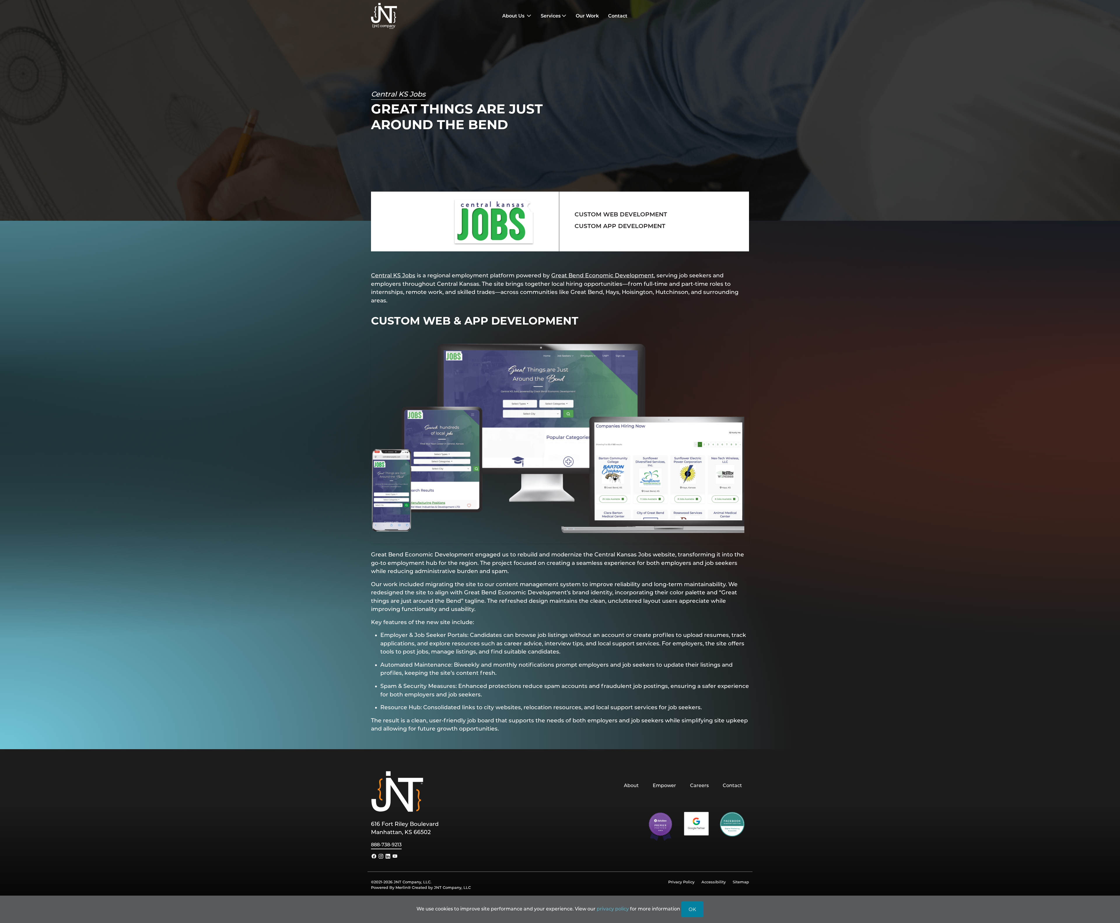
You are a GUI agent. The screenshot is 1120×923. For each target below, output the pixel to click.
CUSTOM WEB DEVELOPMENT (621, 214)
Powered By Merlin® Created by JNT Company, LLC (421, 887)
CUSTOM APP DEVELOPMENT (621, 226)
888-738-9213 (386, 844)
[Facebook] (374, 856)
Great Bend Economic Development (602, 275)
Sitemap (741, 881)
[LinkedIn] (388, 856)
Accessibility (713, 881)
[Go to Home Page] (418, 15)
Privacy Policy (681, 881)
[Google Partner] (696, 823)
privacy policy (613, 909)
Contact (732, 785)
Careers (699, 785)
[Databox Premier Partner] (660, 826)
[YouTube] (395, 856)
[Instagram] (381, 856)
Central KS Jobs (393, 275)
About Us (514, 16)
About (631, 785)
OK (692, 909)
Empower (664, 785)
